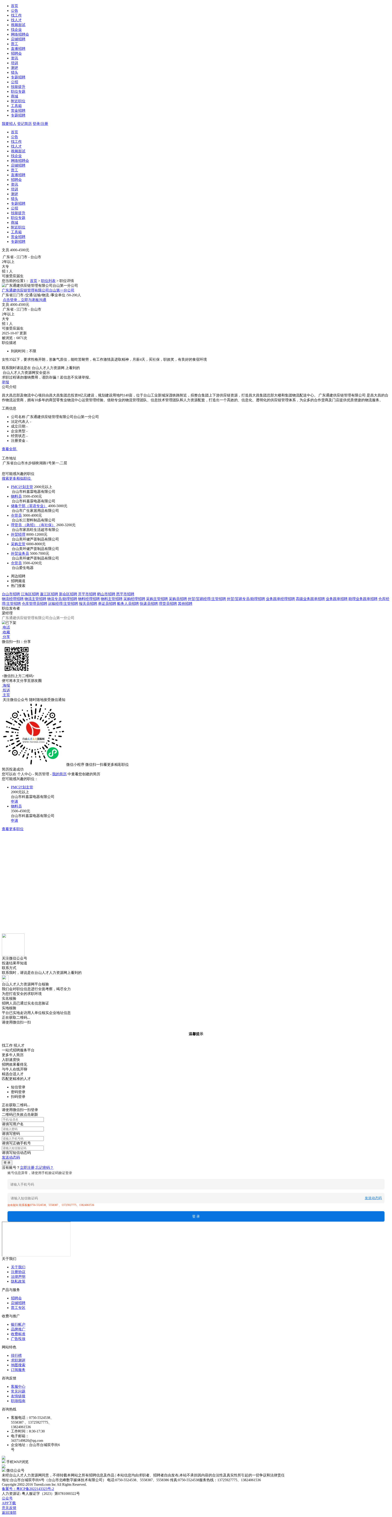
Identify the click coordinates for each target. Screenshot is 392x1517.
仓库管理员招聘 (34, 603)
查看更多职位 (13, 829)
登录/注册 (40, 124)
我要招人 (9, 124)
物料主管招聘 (111, 599)
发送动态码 (11, 1157)
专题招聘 (18, 77)
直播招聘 (18, 49)
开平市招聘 (87, 594)
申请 (14, 801)
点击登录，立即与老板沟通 (24, 300)
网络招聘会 (20, 34)
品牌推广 (18, 1329)
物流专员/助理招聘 (62, 599)
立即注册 (27, 1167)
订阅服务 (18, 1370)
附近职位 (18, 101)
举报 (5, 382)
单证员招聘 (107, 603)
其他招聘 (185, 603)
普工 (14, 44)
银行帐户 (18, 1324)
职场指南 (18, 1401)
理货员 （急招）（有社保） (33, 525)
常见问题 (18, 1391)
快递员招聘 (149, 603)
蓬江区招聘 (49, 594)
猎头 (14, 72)
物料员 (16, 496)
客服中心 (18, 1386)
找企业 (16, 30)
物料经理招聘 (89, 599)
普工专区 (18, 1308)
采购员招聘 (178, 599)
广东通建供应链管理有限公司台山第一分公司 (38, 290)
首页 (14, 6)
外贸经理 (18, 534)
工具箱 (16, 106)
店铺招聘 (18, 39)
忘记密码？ (44, 1167)
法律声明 (18, 1277)
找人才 (16, 20)
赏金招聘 (18, 110)
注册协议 (18, 1272)
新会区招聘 (68, 594)
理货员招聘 (168, 603)
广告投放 (18, 1339)
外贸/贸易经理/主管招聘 (207, 599)
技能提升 (18, 87)
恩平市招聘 (125, 594)
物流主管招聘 (35, 599)
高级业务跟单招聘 (310, 599)
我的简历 (59, 774)
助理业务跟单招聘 (362, 599)
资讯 (14, 58)
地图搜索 (18, 1365)
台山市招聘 (11, 594)
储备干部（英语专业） (29, 506)
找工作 (16, 15)
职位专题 (18, 91)
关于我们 (18, 1267)
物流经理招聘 (13, 599)
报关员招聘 (88, 603)
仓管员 (16, 515)
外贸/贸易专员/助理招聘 (246, 599)
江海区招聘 (30, 594)
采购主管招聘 (157, 599)
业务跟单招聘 (337, 599)
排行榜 (16, 1355)
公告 (14, 10)
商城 (14, 96)
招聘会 (16, 53)
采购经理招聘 (134, 599)
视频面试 (18, 25)
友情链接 (18, 1396)
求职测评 (18, 1360)
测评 (14, 68)
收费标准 (18, 1334)
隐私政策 (18, 1281)
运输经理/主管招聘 (63, 603)
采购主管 (18, 544)
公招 (14, 82)
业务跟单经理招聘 (280, 599)
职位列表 (48, 281)
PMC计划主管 (22, 487)
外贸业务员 (20, 553)
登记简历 (24, 124)
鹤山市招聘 (106, 594)
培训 (14, 63)
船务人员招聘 (128, 603)
